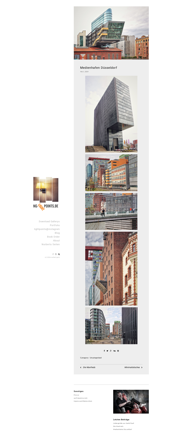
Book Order (53, 236)
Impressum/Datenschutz (83, 401)
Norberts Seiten (51, 244)
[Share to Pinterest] (118, 351)
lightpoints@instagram (47, 229)
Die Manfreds (88, 367)
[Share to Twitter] (108, 351)
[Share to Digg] (114, 351)
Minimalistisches (132, 367)
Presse (76, 395)
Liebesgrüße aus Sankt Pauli (123, 423)
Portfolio (55, 225)
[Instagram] (56, 254)
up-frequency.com (80, 398)
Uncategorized (96, 358)
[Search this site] (59, 254)
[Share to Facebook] (104, 351)
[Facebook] (53, 254)
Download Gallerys (49, 221)
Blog (57, 233)
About (56, 240)
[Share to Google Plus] (111, 351)
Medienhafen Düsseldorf (122, 429)
